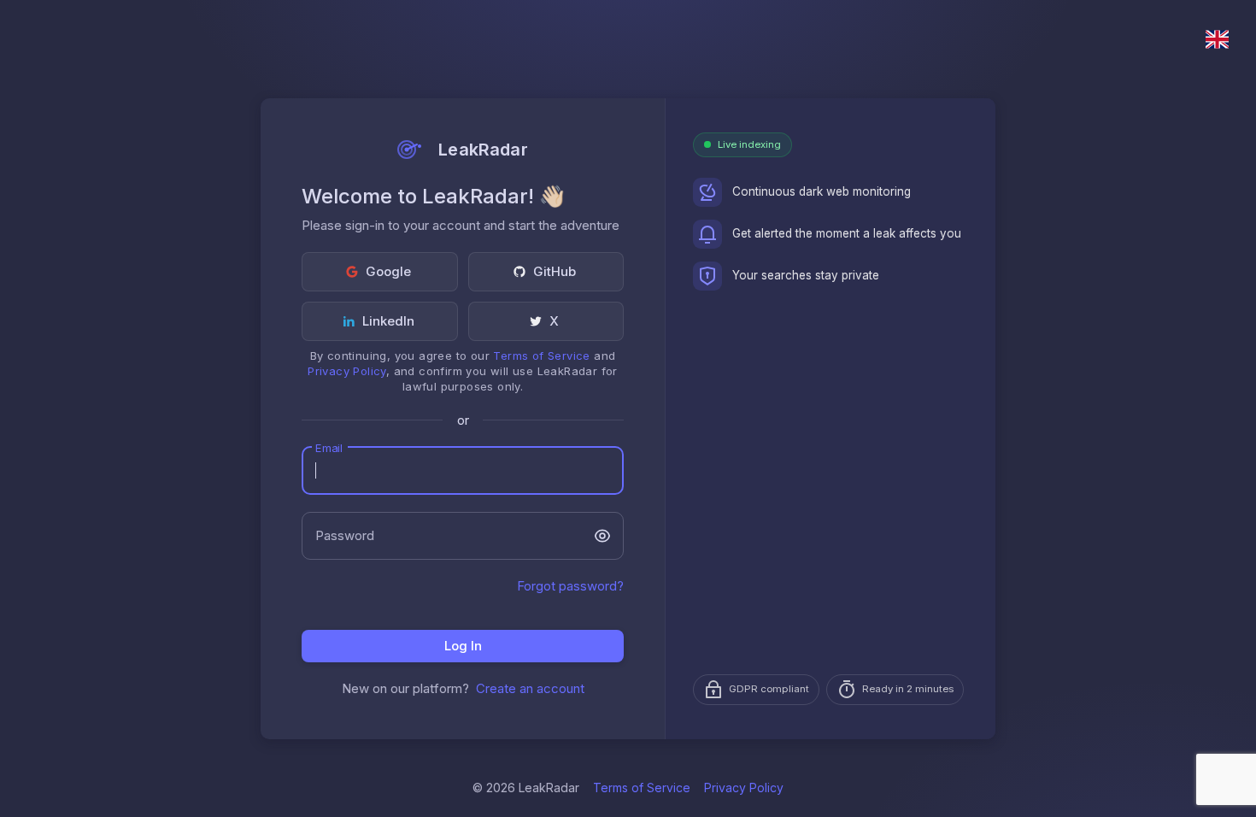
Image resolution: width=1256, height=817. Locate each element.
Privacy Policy (347, 371)
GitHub (554, 271)
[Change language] (1217, 39)
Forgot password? (570, 586)
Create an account (530, 688)
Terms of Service (541, 355)
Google (388, 271)
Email (328, 448)
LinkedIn (388, 321)
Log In (463, 646)
